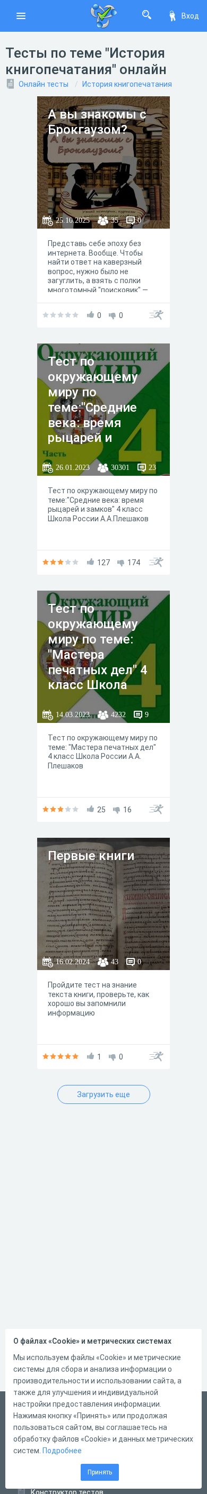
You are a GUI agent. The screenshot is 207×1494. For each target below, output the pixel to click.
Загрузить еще (103, 1094)
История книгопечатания (127, 84)
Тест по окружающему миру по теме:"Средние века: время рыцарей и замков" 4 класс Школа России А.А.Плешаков (97, 422)
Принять (100, 1472)
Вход (190, 16)
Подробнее (62, 1450)
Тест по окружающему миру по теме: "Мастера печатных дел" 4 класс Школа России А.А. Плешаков (98, 662)
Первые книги (91, 855)
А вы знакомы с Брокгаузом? (97, 122)
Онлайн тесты (43, 84)
